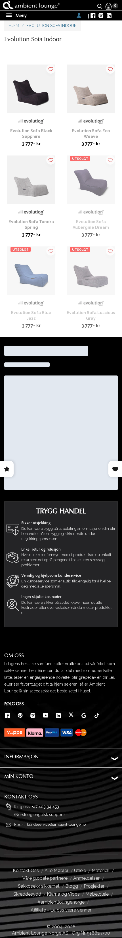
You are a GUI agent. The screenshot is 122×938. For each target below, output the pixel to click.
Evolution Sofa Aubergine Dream (91, 224)
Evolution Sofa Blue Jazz (31, 315)
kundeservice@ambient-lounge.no (56, 824)
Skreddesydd (27, 894)
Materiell (101, 870)
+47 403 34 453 (45, 806)
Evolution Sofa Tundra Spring (31, 224)
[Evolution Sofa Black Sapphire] (31, 91)
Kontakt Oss (26, 870)
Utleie (80, 870)
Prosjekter (94, 886)
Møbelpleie (97, 894)
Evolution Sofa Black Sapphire (31, 133)
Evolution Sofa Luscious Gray (91, 315)
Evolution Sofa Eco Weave (91, 133)
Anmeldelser (86, 878)
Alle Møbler (56, 870)
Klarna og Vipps (63, 894)
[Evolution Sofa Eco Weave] (91, 91)
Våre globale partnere (45, 878)
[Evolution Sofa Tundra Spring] (31, 181)
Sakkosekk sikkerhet (39, 886)
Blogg (71, 886)
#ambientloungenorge (61, 902)
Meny (20, 15)
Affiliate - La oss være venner (61, 910)
